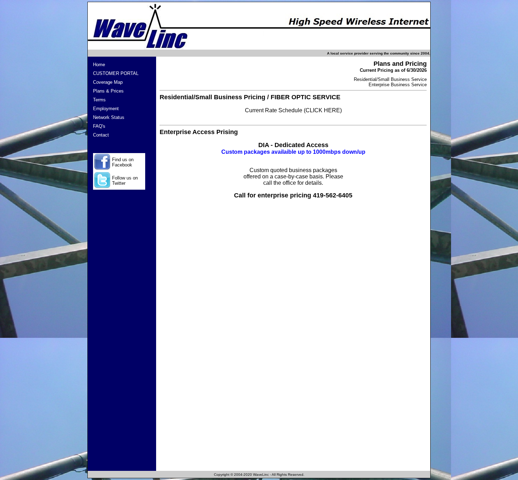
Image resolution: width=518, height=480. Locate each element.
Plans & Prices (108, 91)
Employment (106, 108)
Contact (101, 135)
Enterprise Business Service (398, 84)
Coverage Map (108, 82)
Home (99, 64)
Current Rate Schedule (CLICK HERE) (293, 110)
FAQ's (99, 126)
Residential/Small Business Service (390, 79)
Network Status (108, 117)
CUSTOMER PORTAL (115, 73)
